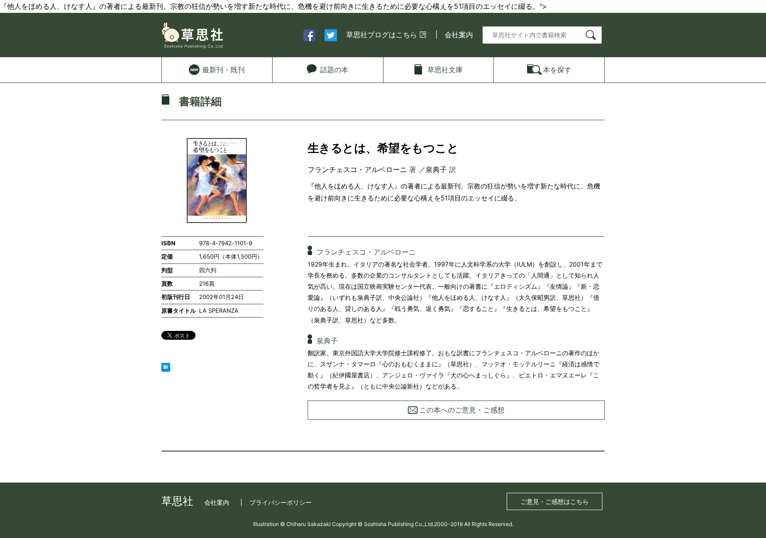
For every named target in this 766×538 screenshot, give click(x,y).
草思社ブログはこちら (381, 34)
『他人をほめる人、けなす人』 (354, 186)
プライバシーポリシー (281, 502)
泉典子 (436, 169)
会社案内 (459, 34)
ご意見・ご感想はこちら (554, 501)
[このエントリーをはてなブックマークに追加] (165, 366)
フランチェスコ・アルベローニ (357, 169)
